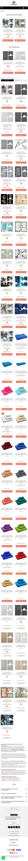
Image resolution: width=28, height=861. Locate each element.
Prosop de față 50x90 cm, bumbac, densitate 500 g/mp (7, 372)
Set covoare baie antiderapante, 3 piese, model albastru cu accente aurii (8, 30)
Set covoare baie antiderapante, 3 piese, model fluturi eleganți (7, 207)
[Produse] (2, 8)
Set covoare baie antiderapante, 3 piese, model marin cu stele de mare (7, 262)
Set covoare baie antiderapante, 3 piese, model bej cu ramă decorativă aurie (7, 700)
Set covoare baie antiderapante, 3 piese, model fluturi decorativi (21, 262)
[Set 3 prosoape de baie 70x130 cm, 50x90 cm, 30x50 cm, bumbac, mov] (7, 528)
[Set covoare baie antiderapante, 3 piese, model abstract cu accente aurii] (21, 309)
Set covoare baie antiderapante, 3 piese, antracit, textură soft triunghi (21, 618)
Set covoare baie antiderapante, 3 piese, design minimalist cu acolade (20, 63)
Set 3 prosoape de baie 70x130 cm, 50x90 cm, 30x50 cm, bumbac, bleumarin (7, 563)
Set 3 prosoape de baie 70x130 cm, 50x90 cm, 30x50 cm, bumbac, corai (7, 509)
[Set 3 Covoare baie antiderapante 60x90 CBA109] (21, 692)
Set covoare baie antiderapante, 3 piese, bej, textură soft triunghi (7, 646)
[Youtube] (14, 827)
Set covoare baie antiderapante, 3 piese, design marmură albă (21, 152)
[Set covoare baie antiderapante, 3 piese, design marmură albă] (21, 144)
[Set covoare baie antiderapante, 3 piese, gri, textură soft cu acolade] (7, 144)
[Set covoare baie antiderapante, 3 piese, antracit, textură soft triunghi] (21, 610)
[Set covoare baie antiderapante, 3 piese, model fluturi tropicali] (7, 89)
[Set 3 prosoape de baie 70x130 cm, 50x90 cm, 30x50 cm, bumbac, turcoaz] (21, 583)
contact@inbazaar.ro (14, 835)
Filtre (8, 80)
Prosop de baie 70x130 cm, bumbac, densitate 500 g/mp (21, 344)
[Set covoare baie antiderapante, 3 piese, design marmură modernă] (21, 172)
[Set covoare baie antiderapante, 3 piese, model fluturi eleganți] (7, 199)
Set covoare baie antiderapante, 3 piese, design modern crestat (8, 63)
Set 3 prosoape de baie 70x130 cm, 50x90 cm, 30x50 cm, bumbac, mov (7, 536)
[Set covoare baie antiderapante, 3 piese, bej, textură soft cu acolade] (21, 665)
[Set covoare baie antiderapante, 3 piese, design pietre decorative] (7, 226)
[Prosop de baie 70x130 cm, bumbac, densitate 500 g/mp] (21, 336)
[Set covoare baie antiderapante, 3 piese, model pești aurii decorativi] (21, 281)
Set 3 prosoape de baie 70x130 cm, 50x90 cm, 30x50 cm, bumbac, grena (7, 454)
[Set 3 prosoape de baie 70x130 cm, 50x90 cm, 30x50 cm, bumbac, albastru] (21, 446)
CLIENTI (13, 842)
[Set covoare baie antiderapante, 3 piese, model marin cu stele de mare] (7, 254)
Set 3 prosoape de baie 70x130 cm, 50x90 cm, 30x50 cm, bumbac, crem (21, 426)
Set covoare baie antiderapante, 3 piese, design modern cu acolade (21, 125)
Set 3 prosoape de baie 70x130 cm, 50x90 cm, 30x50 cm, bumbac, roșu (21, 563)
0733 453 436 (14, 833)
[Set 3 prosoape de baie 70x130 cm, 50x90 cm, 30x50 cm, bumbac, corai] (7, 500)
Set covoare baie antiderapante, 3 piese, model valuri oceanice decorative (7, 728)
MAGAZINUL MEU (13, 839)
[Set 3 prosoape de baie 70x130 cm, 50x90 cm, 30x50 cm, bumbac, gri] (21, 473)
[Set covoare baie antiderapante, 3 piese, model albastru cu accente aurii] (8, 23)
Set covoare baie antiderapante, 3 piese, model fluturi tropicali (7, 98)
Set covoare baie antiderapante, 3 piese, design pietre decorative (7, 235)
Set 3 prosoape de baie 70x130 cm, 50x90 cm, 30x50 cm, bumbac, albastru (21, 454)
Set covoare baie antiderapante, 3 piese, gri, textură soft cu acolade (7, 152)
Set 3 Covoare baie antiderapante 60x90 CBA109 (21, 700)
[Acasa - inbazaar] (14, 3)
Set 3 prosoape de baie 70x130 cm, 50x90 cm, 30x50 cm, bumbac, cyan (21, 399)
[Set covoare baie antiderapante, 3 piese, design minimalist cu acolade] (20, 55)
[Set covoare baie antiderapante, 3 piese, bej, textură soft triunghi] (7, 637)
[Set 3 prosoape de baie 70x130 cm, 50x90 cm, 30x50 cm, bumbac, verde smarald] (21, 500)
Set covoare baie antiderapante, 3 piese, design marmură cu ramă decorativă (21, 235)
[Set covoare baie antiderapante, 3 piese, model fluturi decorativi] (21, 254)
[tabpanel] (7, 89)
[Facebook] (9, 827)
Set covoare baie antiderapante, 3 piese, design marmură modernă (21, 180)
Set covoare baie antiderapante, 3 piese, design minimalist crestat (21, 646)
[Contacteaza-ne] (20, 7)
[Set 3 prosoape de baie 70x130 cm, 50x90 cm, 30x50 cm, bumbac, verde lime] (21, 528)
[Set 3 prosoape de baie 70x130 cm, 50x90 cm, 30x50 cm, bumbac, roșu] (21, 555)
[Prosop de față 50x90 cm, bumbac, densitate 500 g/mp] (7, 363)
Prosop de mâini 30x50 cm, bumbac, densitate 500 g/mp (21, 372)
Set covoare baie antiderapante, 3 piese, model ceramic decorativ (7, 180)
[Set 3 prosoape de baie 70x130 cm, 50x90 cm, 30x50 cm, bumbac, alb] (7, 418)
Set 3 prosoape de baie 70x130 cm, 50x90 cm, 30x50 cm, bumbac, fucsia (7, 399)
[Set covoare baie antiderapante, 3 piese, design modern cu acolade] (21, 117)
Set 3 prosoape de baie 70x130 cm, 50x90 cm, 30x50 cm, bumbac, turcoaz (21, 591)
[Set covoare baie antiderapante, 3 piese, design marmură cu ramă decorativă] (21, 226)
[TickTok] (16, 827)
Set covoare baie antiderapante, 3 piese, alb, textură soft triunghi (7, 618)
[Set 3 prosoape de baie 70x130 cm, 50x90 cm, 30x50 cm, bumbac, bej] (7, 583)
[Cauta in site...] (26, 7)
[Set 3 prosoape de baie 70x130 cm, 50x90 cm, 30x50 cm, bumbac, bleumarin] (7, 555)
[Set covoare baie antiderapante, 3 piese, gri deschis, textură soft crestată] (7, 665)
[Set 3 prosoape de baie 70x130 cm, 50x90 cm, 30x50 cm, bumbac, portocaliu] (7, 473)
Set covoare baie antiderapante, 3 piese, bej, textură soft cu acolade (21, 673)
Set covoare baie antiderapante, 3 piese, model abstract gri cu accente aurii (20, 30)
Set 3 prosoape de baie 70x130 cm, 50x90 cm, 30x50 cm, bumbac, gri (21, 481)
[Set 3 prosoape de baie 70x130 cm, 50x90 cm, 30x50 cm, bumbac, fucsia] (7, 391)
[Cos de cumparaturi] (23, 7)
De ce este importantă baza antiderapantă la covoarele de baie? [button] (13, 802)
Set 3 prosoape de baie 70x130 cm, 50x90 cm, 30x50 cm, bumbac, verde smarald (21, 509)
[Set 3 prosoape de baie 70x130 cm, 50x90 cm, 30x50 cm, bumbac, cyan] (21, 391)
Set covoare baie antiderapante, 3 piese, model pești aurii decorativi (21, 289)
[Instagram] (19, 827)
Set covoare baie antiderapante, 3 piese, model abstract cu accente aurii (21, 317)
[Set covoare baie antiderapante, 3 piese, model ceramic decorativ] (7, 172)
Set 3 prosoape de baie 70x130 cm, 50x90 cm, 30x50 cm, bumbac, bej (7, 591)
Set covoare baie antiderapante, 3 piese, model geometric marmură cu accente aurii (7, 289)
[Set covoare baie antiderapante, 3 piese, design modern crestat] (8, 55)
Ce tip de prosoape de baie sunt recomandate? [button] (9, 789)
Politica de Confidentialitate (10, 819)
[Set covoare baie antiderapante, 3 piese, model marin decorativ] (21, 199)
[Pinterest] (11, 827)
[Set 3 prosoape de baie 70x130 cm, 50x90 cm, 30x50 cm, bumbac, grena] (7, 446)
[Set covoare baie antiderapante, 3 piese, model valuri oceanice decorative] (7, 720)
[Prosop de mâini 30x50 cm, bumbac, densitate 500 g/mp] (21, 363)
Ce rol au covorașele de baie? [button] (8, 793)
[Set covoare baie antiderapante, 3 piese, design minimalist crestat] (21, 637)
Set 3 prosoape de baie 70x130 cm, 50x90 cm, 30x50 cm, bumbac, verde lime (21, 536)
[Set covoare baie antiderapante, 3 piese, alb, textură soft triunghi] (7, 610)
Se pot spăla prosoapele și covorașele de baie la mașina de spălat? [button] (11, 797)
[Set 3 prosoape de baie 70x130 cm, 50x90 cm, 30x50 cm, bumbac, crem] (21, 418)
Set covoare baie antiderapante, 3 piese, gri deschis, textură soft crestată (7, 673)
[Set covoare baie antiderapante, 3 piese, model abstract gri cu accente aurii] (20, 23)
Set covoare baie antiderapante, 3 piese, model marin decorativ (21, 207)
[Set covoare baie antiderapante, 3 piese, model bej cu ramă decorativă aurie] (7, 692)
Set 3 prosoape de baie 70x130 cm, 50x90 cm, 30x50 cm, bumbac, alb (7, 426)
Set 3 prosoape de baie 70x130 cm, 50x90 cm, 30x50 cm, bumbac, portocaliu (7, 481)
